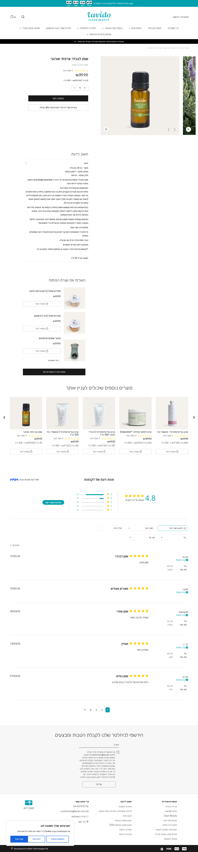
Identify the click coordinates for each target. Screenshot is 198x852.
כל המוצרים (173, 28)
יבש (171, 689)
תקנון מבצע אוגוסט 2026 (121, 825)
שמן (171, 657)
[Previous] (174, 129)
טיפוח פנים (136, 28)
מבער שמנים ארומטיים (50, 338)
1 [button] (107, 710)
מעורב (170, 569)
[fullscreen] (188, 129)
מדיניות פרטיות (125, 834)
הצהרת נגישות (125, 829)
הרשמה (176, 17)
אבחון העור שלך (170, 820)
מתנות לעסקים (170, 839)
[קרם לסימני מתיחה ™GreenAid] (135, 413)
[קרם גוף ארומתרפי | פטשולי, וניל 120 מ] (62, 413)
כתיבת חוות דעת (53, 502)
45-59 (170, 566)
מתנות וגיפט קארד (31, 28)
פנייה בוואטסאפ (78, 816)
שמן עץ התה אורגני (32, 431)
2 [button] (102, 710)
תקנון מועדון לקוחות (123, 820)
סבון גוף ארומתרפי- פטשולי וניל (172, 431)
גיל (185, 566)
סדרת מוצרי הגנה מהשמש (58, 28)
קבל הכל (19, 839)
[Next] (169, 129)
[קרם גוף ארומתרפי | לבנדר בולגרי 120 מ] (99, 413)
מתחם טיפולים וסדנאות (100, 34)
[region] (40, 833)
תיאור (86, 163)
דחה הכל (36, 839)
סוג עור (183, 569)
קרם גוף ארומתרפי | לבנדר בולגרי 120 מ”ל (101, 433)
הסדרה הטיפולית (88, 28)
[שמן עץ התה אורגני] (26, 413)
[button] (113, 709)
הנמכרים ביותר (154, 28)
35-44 (170, 621)
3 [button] (96, 710)
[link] (94, 510)
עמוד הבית (184, 48)
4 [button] (90, 710)
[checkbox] (109, 528)
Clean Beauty (170, 816)
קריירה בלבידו (171, 806)
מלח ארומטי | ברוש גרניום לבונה (45, 291)
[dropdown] (140, 528)
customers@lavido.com (73, 811)
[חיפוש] (21, 16)
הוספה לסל (58, 98)
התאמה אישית (57, 839)
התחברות (185, 17)
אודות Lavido (171, 811)
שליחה (99, 784)
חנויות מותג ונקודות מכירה (166, 834)
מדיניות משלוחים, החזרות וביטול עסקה (115, 811)
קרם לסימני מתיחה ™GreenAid (136, 431)
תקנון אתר (127, 816)
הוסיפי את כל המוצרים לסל (54, 372)
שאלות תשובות (125, 806)
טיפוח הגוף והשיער (113, 28)
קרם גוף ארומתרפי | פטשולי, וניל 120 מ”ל (63, 433)
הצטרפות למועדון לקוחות (166, 829)
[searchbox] (172, 528)
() (14, 17)
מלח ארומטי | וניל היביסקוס (47, 315)
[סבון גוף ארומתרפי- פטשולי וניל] (172, 413)
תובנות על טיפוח (170, 825)
